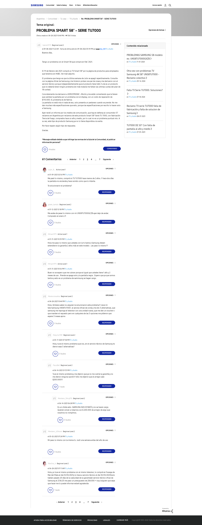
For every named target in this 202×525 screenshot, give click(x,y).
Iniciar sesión (157, 5)
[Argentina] (37, 5)
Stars (71, 5)
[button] (117, 44)
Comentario (112, 149)
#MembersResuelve (90, 5)
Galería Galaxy (62, 5)
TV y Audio (109, 49)
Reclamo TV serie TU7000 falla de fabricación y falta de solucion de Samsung (144, 110)
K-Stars (78, 5)
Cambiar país (122, 520)
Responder (106, 192)
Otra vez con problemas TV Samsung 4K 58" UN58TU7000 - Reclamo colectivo (143, 74)
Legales (106, 520)
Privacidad (92, 520)
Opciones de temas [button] (156, 30)
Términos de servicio (72, 520)
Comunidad (50, 5)
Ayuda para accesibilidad (45, 520)
